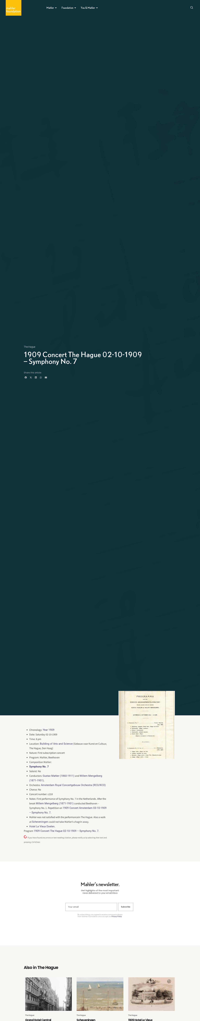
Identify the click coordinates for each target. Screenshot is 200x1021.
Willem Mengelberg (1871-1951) (55, 803)
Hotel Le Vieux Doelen (42, 826)
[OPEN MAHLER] (56, 8)
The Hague (29, 346)
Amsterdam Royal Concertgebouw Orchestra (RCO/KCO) (73, 785)
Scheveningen (40, 821)
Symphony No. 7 (39, 766)
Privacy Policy (117, 916)
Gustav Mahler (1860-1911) (58, 775)
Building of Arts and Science (56, 743)
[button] (25, 377)
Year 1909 (48, 729)
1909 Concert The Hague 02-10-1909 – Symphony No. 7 (66, 830)
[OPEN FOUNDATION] (75, 8)
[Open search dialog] (191, 8)
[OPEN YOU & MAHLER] (97, 8)
